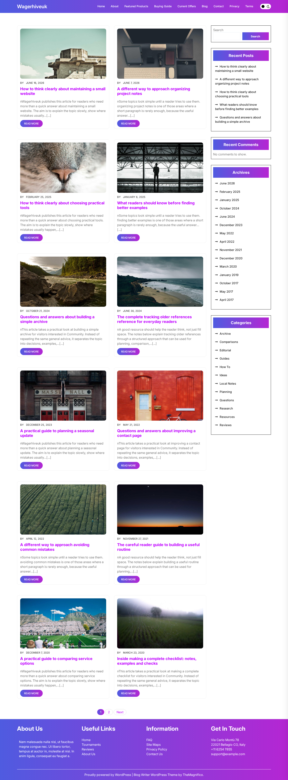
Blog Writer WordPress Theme (156, 775)
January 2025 (229, 200)
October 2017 (229, 283)
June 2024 (227, 216)
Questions (227, 400)
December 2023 (231, 225)
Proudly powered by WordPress (108, 775)
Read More (31, 123)
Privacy (234, 6)
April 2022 (227, 241)
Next (120, 712)
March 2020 (228, 266)
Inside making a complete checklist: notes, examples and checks (156, 661)
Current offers (187, 6)
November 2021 (231, 250)
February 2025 (230, 192)
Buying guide (163, 6)
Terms (249, 6)
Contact (219, 6)
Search (218, 30)
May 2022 (227, 233)
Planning (226, 392)
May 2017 (226, 291)
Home (101, 6)
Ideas (223, 375)
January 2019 (229, 275)
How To (225, 367)
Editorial (225, 350)
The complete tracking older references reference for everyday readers (154, 319)
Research (226, 408)
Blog (205, 6)
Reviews (226, 425)
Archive (225, 333)
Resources (227, 417)
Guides (224, 358)
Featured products (136, 6)
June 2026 (227, 183)
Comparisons (229, 342)
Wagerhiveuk (32, 6)
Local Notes (228, 383)
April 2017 (227, 300)
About (115, 6)
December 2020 (231, 258)
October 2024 (229, 208)
